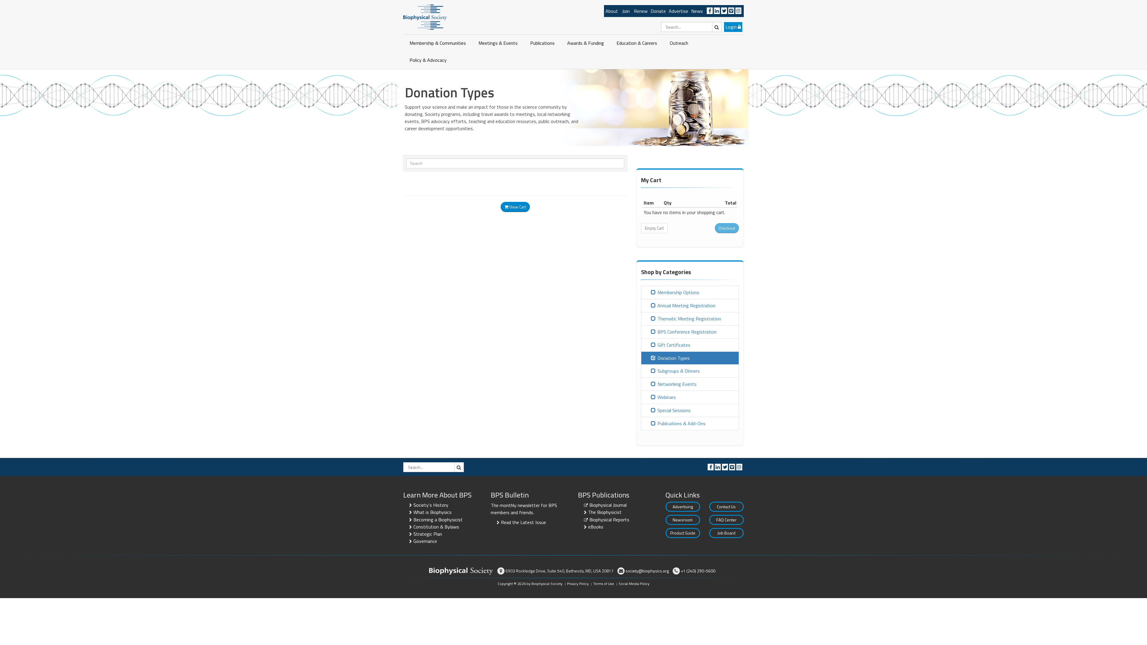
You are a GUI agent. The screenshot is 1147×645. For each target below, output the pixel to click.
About (611, 11)
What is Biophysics (432, 512)
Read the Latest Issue (523, 522)
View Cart (517, 207)
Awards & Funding (585, 43)
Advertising (683, 506)
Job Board (726, 533)
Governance (425, 541)
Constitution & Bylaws (436, 526)
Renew (641, 11)
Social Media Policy (634, 583)
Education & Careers (637, 43)
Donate (658, 11)
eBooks (595, 526)
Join (626, 11)
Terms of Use (603, 583)
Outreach (679, 43)
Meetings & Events (498, 43)
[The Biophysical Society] (425, 16)
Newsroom (683, 520)
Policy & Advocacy (428, 60)
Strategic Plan (427, 534)
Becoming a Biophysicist (438, 519)
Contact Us (726, 506)
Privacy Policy (578, 583)
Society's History (430, 505)
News (697, 11)
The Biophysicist (605, 512)
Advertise (678, 11)
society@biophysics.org (647, 571)
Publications (542, 43)
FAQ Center (726, 520)
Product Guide (682, 533)
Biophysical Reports (609, 519)
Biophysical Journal (608, 505)
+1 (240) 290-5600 (698, 571)
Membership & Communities (438, 43)
